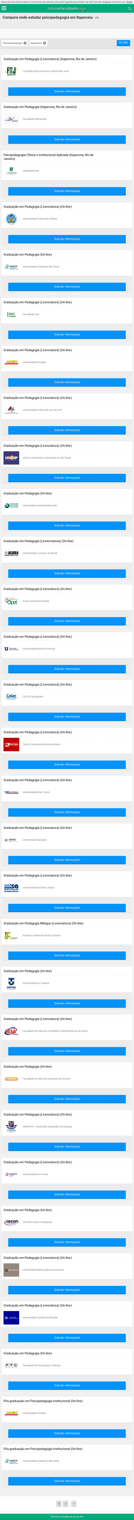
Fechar (129, 2)
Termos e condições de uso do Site (67, 1516)
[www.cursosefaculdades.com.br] (67, 8)
